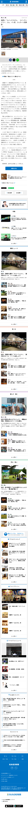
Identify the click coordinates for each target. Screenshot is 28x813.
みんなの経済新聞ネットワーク (14, 795)
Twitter (15, 767)
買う (17, 5)
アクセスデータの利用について (8, 777)
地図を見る (14, 168)
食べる (7, 5)
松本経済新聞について (6, 773)
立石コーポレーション (8, 183)
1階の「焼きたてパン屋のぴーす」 (13, 76)
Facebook (12, 767)
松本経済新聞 (14, 2)
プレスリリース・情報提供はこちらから (10, 775)
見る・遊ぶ (12, 5)
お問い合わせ (4, 779)
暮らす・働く (21, 5)
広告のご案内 (4, 781)
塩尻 (2, 26)
